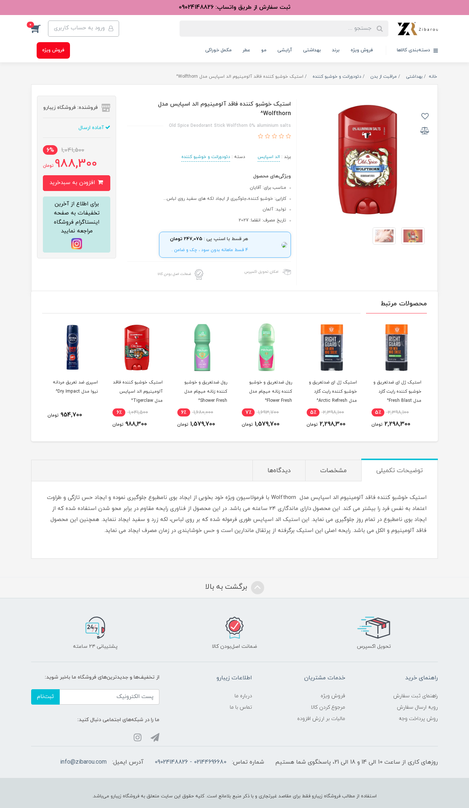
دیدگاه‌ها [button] (279, 470)
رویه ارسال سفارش (417, 707)
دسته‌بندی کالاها (414, 50)
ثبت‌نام (45, 697)
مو (263, 50)
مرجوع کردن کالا (328, 707)
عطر (246, 50)
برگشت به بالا (227, 587)
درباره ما (243, 696)
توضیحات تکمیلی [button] (399, 470)
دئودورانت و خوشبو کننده (205, 157)
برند (336, 50)
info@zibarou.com (83, 762)
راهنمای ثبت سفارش (415, 696)
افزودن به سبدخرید (73, 183)
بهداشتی (312, 50)
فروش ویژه (362, 50)
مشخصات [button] (333, 470)
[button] (39, 29)
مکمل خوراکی (218, 50)
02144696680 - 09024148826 (190, 762)
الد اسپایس (269, 157)
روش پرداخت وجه (418, 718)
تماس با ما (241, 707)
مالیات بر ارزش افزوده (321, 718)
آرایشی (284, 50)
